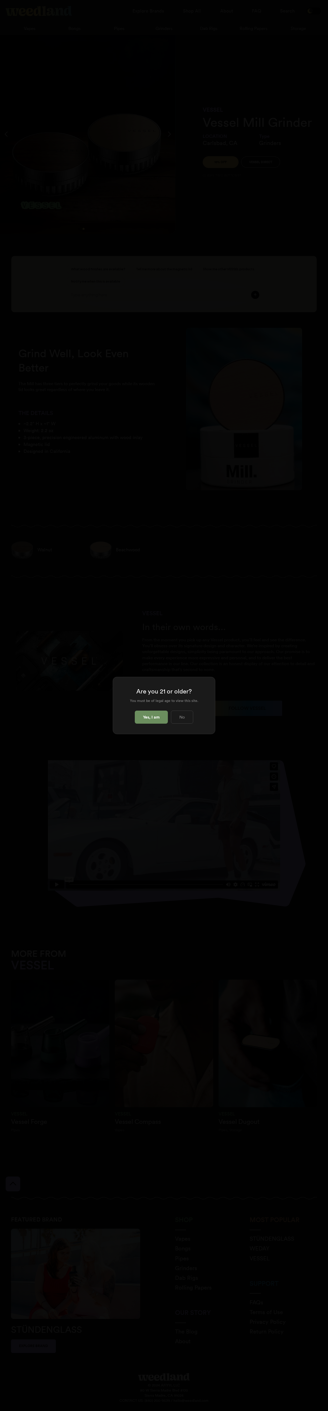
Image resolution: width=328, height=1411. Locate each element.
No (182, 717)
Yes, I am (151, 717)
